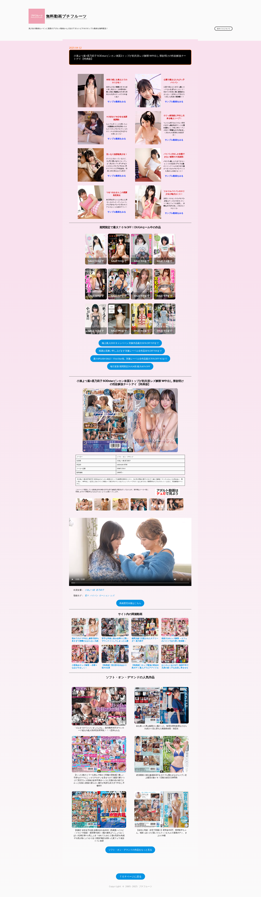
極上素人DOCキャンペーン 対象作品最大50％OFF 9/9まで (130, 343)
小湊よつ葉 (90, 590)
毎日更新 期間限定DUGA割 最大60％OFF (130, 366)
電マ (87, 595)
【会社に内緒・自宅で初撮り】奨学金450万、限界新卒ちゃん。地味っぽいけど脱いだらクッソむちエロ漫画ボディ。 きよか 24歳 (161, 832)
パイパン (94, 595)
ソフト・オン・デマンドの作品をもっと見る (130, 849)
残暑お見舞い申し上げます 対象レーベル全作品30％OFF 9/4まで (130, 350)
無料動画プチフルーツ (66, 16)
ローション (104, 595)
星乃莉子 (100, 590)
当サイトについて (223, 29)
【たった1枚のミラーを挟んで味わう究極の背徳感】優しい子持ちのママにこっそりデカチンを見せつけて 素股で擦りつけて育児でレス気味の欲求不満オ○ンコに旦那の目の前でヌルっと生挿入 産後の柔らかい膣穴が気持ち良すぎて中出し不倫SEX (99, 780)
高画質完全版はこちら (130, 603)
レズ (112, 595)
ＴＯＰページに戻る (130, 876)
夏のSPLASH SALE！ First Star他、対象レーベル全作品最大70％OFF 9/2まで (130, 358)
